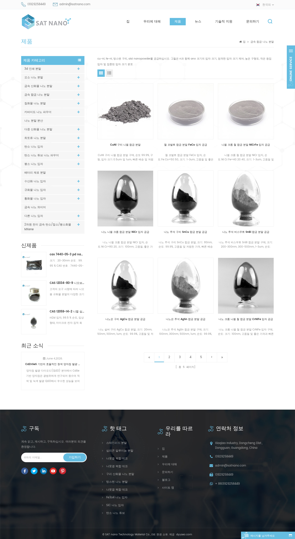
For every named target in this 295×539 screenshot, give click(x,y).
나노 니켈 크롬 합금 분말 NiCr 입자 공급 (125, 232)
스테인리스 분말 (116, 443)
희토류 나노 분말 (35, 138)
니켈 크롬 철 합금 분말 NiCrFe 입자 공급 (246, 145)
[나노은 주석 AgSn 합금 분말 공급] (185, 286)
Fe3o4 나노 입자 (116, 497)
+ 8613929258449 (227, 484)
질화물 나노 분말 (35, 103)
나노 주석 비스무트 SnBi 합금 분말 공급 (245, 232)
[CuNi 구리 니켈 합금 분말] (125, 111)
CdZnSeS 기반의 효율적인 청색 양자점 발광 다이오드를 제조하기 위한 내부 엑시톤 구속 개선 (52, 364)
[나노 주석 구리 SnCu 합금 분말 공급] (185, 198)
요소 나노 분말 (33, 77)
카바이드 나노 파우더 (37, 112)
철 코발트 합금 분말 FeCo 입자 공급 (185, 145)
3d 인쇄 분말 (32, 69)
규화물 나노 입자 (35, 190)
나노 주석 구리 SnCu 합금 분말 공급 (185, 232)
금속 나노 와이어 (35, 207)
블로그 (166, 480)
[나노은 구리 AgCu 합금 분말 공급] (125, 286)
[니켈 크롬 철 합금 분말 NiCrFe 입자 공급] (246, 111)
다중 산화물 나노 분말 (38, 129)
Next (82, 368)
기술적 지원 (223, 21)
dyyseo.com (183, 535)
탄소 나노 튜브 (115, 513)
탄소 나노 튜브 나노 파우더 (41, 155)
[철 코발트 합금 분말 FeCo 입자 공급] (185, 111)
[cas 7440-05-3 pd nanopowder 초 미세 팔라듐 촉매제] (34, 264)
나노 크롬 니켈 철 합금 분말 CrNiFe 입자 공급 (246, 319)
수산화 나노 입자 (35, 181)
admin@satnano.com (74, 4)
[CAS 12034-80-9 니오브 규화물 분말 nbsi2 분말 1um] (34, 293)
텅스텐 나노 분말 (117, 482)
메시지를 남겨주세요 (263, 536)
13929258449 (36, 4)
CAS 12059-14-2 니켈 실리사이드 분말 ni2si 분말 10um (67, 311)
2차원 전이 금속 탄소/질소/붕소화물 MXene (47, 227)
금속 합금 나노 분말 (262, 42)
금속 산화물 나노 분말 (38, 86)
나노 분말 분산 (33, 121)
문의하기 (252, 21)
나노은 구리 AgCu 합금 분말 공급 (125, 319)
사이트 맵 (168, 488)
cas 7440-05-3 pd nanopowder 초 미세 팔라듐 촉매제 (67, 254)
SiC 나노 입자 (115, 505)
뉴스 (198, 21)
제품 (177, 21)
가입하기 (75, 457)
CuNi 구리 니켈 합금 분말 (125, 145)
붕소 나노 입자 (33, 164)
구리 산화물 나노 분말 (120, 474)
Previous (23, 368)
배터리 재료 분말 (35, 173)
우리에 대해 (152, 21)
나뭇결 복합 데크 (117, 458)
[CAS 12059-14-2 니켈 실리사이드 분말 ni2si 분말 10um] (34, 321)
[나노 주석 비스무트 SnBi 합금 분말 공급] (246, 198)
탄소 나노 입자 (33, 147)
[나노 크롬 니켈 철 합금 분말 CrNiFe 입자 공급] (246, 286)
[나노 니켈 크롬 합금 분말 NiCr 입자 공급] (125, 198)
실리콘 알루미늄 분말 (119, 451)
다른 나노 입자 (33, 216)
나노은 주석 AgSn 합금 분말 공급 (185, 319)
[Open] (291, 67)
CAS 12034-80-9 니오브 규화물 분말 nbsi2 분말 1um (67, 283)
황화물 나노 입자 (35, 198)
